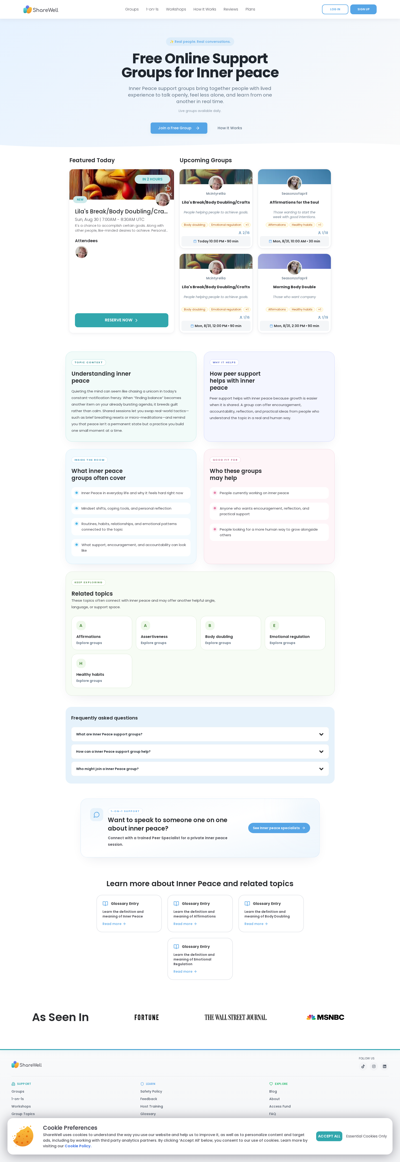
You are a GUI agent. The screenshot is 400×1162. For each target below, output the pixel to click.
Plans (250, 9)
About (274, 1099)
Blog (273, 1091)
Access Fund (280, 1106)
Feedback (148, 1099)
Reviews (231, 9)
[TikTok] (363, 1066)
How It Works (205, 9)
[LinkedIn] (384, 1066)
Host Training (151, 1106)
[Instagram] (374, 1066)
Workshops (176, 9)
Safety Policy (151, 1091)
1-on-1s (152, 9)
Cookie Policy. (78, 1146)
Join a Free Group (174, 128)
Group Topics (23, 1114)
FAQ (272, 1114)
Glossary (148, 1114)
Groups (132, 9)
